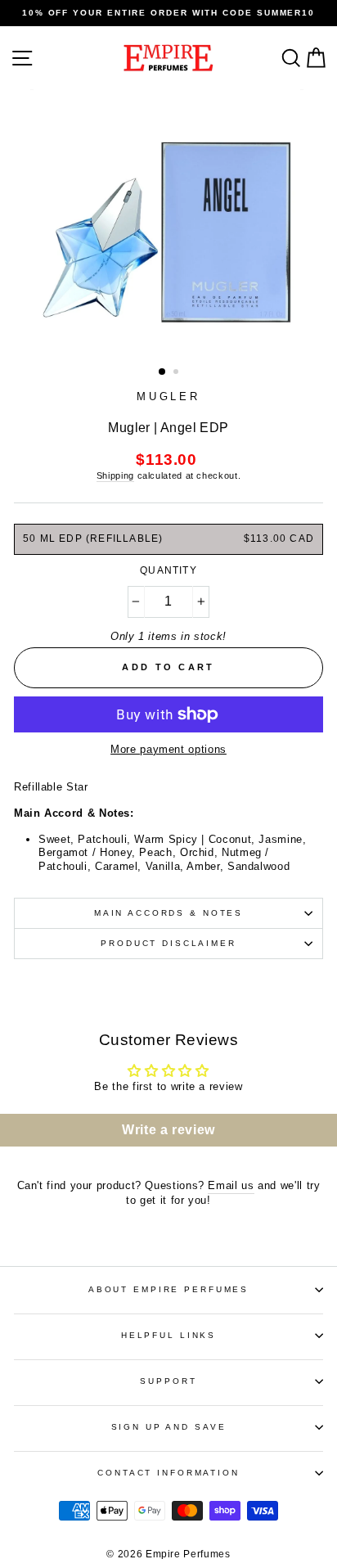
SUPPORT (168, 1381)
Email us (231, 1185)
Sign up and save (169, 1426)
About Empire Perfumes (168, 1289)
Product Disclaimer (168, 943)
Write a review (168, 1130)
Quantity (168, 570)
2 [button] (177, 373)
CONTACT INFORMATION (168, 1472)
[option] (168, 13)
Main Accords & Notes (168, 912)
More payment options (168, 749)
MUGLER (168, 396)
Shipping (115, 475)
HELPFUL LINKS (168, 1335)
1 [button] (163, 372)
